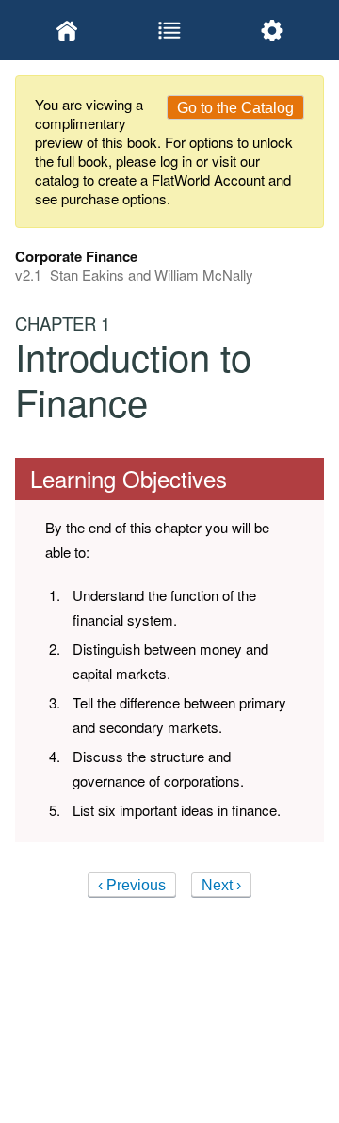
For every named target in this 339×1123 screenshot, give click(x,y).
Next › (221, 885)
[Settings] (272, 30)
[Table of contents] (169, 30)
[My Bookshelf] (66, 30)
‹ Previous (132, 885)
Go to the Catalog (235, 108)
